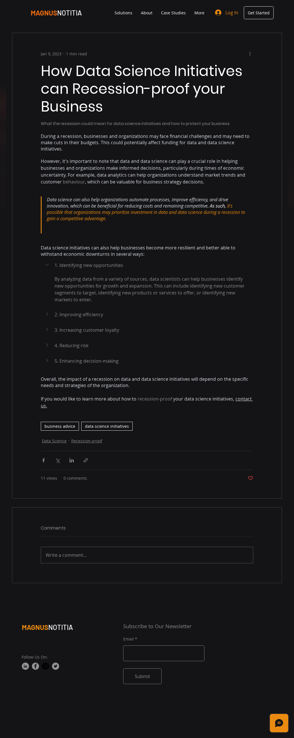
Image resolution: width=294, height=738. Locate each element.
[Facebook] (35, 666)
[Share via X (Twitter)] (57, 460)
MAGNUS (35, 627)
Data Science (54, 441)
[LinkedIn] (25, 666)
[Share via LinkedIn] (71, 460)
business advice (60, 426)
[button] (147, 265)
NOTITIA (69, 13)
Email (128, 639)
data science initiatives (107, 426)
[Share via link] (85, 460)
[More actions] (249, 53)
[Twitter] (55, 666)
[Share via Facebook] (43, 460)
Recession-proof (86, 441)
